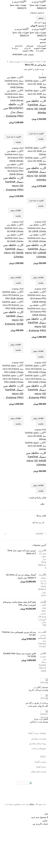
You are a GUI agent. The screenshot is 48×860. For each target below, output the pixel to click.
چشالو (31, 804)
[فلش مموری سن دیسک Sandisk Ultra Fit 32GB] (42, 662)
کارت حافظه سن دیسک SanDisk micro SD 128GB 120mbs (35, 251)
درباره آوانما (41, 767)
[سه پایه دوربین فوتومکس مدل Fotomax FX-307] (42, 639)
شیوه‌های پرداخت (38, 748)
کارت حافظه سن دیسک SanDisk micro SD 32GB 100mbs (36, 174)
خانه (44, 61)
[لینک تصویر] (24, 790)
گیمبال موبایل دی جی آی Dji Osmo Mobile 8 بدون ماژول (21, 576)
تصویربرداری (28, 61)
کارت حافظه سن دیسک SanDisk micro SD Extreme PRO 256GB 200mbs (13, 184)
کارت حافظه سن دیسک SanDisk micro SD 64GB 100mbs (36, 458)
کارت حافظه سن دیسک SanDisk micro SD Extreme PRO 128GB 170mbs (13, 392)
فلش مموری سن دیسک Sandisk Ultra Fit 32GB (19, 654)
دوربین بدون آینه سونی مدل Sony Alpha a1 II (21, 551)
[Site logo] (36, 5)
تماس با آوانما (40, 762)
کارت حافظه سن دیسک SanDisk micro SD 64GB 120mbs (13, 251)
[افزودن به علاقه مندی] (43, 127)
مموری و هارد (14, 61)
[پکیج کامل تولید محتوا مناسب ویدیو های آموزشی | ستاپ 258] (42, 614)
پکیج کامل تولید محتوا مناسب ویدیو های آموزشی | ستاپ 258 (19, 603)
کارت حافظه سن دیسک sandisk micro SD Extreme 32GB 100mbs (13, 318)
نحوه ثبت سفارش (38, 739)
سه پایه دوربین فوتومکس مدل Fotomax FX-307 (19, 633)
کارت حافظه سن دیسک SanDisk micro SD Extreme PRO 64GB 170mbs (36, 392)
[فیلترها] (45, 809)
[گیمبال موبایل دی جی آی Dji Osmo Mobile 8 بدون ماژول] (42, 585)
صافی (42, 504)
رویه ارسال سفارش (37, 743)
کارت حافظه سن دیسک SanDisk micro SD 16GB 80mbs (36, 106)
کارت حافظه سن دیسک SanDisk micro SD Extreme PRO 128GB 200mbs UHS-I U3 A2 (36, 325)
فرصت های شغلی (38, 771)
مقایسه (41, 139)
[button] (36, 133)
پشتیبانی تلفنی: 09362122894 (23, 55)
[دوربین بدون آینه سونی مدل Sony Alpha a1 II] (42, 559)
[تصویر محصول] (35, 94)
